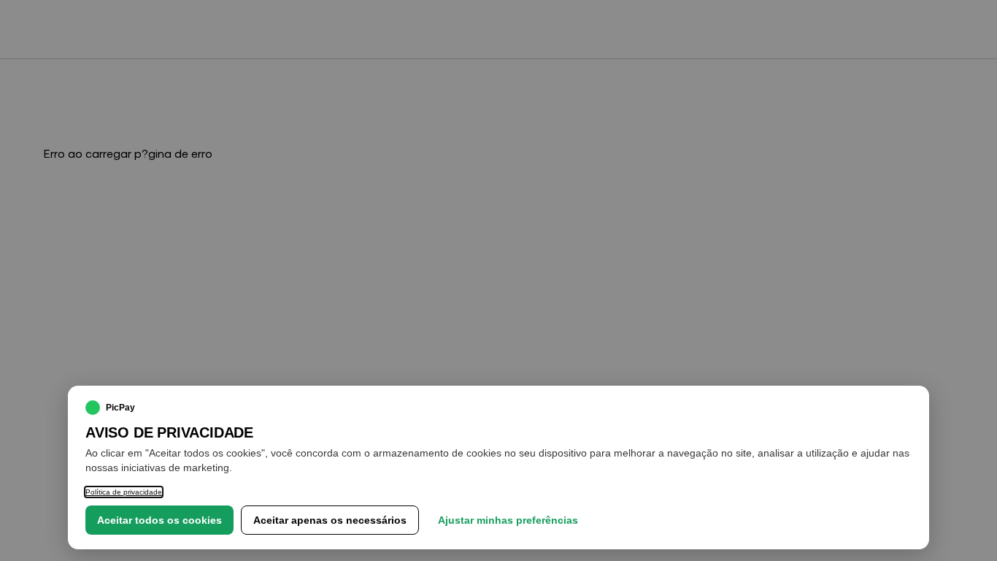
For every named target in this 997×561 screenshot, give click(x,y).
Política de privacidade (123, 492)
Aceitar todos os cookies (159, 520)
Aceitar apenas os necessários (330, 520)
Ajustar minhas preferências (508, 520)
